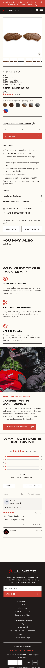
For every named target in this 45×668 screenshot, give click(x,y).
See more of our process (16, 427)
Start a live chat (32, 229)
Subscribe (10, 594)
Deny (35, 663)
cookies (23, 655)
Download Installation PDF (19, 209)
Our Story (22, 604)
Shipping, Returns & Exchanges (16, 201)
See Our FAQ (32, 5)
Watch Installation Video (18, 213)
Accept (27, 663)
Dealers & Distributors (22, 611)
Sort (23, 494)
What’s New (22, 608)
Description (8, 145)
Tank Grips (9, 72)
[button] (11, 94)
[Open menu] (41, 10)
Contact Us (22, 634)
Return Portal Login (22, 638)
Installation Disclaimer (12, 196)
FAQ (22, 624)
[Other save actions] (19, 662)
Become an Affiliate (22, 615)
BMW (18, 72)
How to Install (22, 627)
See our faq (11, 229)
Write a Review (35, 486)
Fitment (6, 191)
